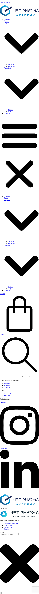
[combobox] (9, 534)
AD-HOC (11, 64)
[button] (19, 155)
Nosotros (7, 19)
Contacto (7, 113)
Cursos (6, 21)
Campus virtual (5, 2)
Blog (9, 111)
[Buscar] (1, 593)
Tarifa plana (12, 66)
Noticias (10, 110)
